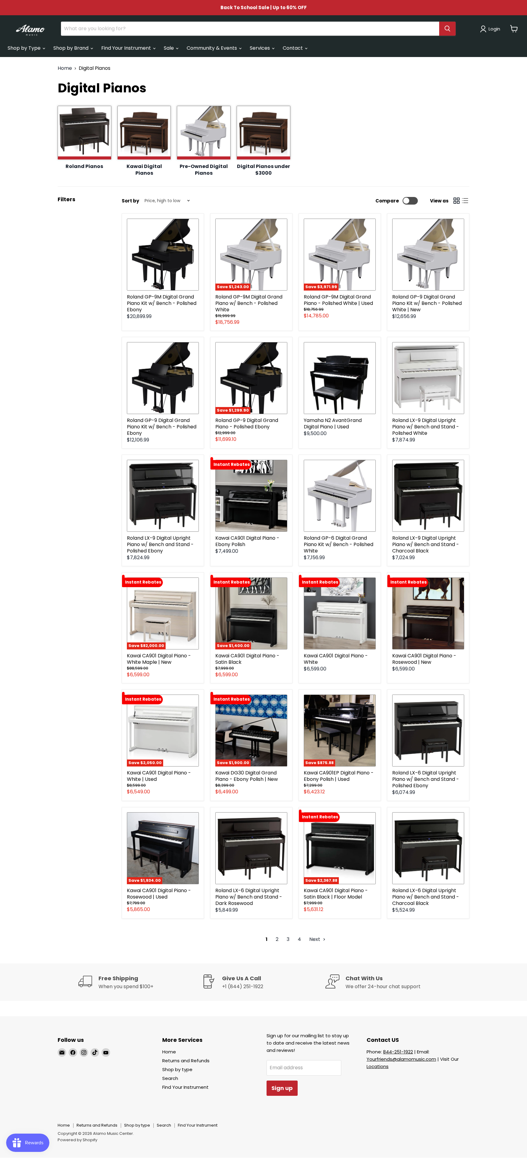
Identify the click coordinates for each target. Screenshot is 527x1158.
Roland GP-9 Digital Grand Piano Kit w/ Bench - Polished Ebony (161, 427)
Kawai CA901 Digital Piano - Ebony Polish (247, 541)
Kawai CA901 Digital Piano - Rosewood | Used (159, 893)
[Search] (447, 29)
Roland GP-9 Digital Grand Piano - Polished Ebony (246, 423)
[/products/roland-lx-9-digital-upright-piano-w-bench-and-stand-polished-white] (428, 378)
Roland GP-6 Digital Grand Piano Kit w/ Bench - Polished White (338, 544)
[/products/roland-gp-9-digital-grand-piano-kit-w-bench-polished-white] (428, 255)
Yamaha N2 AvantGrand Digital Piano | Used (333, 423)
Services (260, 48)
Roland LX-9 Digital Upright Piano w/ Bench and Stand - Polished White (425, 427)
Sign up (282, 1088)
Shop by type (177, 1069)
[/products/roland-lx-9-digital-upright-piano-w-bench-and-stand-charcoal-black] (428, 496)
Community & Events (212, 48)
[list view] (465, 200)
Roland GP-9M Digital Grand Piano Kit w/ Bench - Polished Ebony (161, 303)
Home (65, 68)
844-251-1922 (398, 1052)
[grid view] (456, 200)
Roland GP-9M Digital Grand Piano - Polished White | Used (338, 300)
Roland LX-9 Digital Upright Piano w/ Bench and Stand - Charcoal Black (425, 544)
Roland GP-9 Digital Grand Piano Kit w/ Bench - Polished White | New (427, 303)
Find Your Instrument (126, 48)
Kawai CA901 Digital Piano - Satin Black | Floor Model (336, 893)
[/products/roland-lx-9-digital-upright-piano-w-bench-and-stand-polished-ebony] (163, 496)
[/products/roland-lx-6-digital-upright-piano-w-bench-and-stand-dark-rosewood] (251, 848)
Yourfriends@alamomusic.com (401, 1059)
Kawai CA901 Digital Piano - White (336, 659)
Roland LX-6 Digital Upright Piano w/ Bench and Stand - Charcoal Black (425, 897)
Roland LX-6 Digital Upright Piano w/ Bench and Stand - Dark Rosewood (248, 897)
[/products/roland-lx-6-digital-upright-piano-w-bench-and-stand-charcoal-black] (428, 848)
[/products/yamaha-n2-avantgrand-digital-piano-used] (340, 378)
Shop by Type (25, 48)
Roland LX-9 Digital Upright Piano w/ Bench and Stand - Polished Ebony (160, 544)
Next (315, 939)
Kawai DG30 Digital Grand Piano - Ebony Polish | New (246, 776)
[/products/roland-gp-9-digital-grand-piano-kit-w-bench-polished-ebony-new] (163, 378)
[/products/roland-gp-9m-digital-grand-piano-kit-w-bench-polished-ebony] (163, 255)
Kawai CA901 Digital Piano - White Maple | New (159, 659)
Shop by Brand (71, 48)
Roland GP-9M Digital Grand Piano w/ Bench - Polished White (248, 303)
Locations (378, 1066)
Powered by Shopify (77, 1140)
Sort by (130, 200)
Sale (169, 48)
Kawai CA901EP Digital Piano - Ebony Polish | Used (339, 776)
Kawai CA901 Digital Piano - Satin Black (247, 659)
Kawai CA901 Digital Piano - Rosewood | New (424, 659)
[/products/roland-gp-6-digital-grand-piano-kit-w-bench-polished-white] (340, 496)
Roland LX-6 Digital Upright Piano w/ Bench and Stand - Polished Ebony (425, 779)
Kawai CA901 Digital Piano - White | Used (159, 776)
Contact (293, 48)
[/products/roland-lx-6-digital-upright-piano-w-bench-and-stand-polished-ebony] (428, 731)
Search (170, 1078)
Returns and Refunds (186, 1060)
